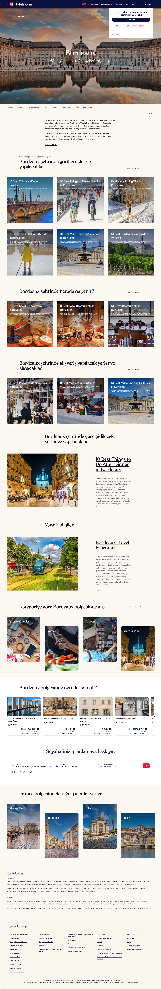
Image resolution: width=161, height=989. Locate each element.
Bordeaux (21, 107)
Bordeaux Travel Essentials (112, 545)
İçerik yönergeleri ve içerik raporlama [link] (110, 953)
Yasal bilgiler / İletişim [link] (104, 949)
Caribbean (71, 908)
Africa (9, 908)
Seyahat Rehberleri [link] (133, 945)
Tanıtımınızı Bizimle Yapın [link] (77, 948)
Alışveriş (55, 107)
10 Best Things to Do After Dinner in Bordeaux (113, 464)
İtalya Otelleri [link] (14, 949)
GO (8, 16)
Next (139, 606)
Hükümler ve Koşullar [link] (104, 938)
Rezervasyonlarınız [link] (45, 938)
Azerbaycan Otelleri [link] (17, 972)
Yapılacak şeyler (34, 107)
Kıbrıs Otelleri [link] (14, 960)
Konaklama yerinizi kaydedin (100, 4)
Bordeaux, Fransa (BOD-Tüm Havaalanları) (33, 766)
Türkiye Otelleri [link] (15, 938)
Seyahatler (130, 4)
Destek (119, 4)
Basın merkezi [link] (73, 944)
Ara (146, 765)
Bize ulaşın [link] (42, 945)
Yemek (46, 107)
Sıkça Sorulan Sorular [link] (46, 942)
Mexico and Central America (91, 908)
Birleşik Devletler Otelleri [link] (18, 942)
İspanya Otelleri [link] (15, 968)
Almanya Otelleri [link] (15, 953)
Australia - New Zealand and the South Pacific (42, 908)
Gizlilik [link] (99, 942)
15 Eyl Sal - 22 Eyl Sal (68, 766)
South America (144, 908)
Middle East (112, 908)
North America (128, 908)
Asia (16, 908)
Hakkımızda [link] (130, 938)
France (13, 16)
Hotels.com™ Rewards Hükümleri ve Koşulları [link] (109, 958)
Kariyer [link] (129, 942)
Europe (10, 897)
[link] (131, 34)
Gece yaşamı (67, 107)
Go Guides (10, 107)
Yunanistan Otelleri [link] (16, 945)
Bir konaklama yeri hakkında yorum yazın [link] (50, 950)
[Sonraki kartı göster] (154, 716)
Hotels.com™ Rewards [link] (134, 949)
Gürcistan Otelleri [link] (16, 964)
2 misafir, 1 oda (110, 766)
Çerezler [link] (100, 945)
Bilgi (77, 107)
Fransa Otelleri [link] (15, 957)
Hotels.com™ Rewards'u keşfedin (131, 26)
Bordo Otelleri (88, 107)
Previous (129, 606)
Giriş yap (147, 4)
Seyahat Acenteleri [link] (75, 951)
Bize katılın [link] (72, 940)
